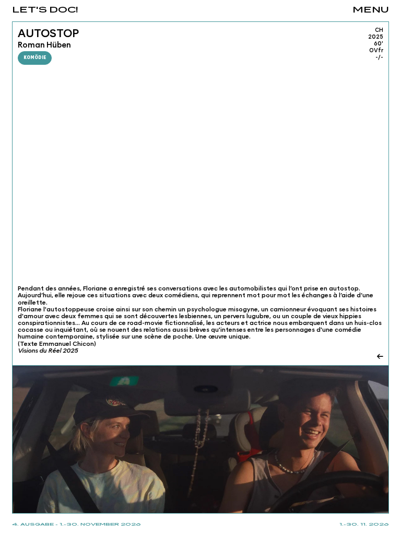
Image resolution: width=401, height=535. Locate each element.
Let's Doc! (45, 10)
